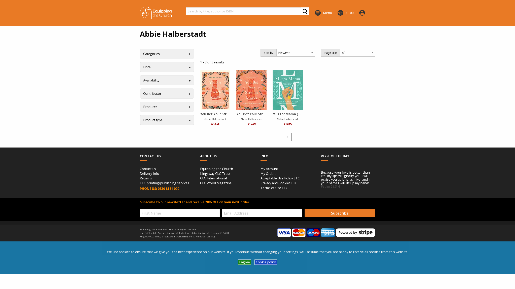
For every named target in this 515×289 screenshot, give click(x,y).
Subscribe (339, 213)
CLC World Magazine (216, 183)
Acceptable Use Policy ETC (280, 178)
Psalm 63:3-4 (330, 186)
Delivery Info (149, 174)
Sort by (268, 53)
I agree (244, 262)
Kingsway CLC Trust (215, 174)
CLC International (213, 178)
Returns (146, 178)
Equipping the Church (216, 169)
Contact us (148, 169)
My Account (269, 169)
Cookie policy (266, 262)
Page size (330, 53)
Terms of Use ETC (274, 188)
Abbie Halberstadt (215, 119)
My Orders (268, 174)
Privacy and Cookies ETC (279, 183)
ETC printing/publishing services (164, 183)
